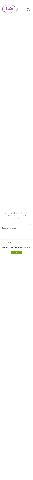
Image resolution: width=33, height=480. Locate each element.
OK (16, 252)
